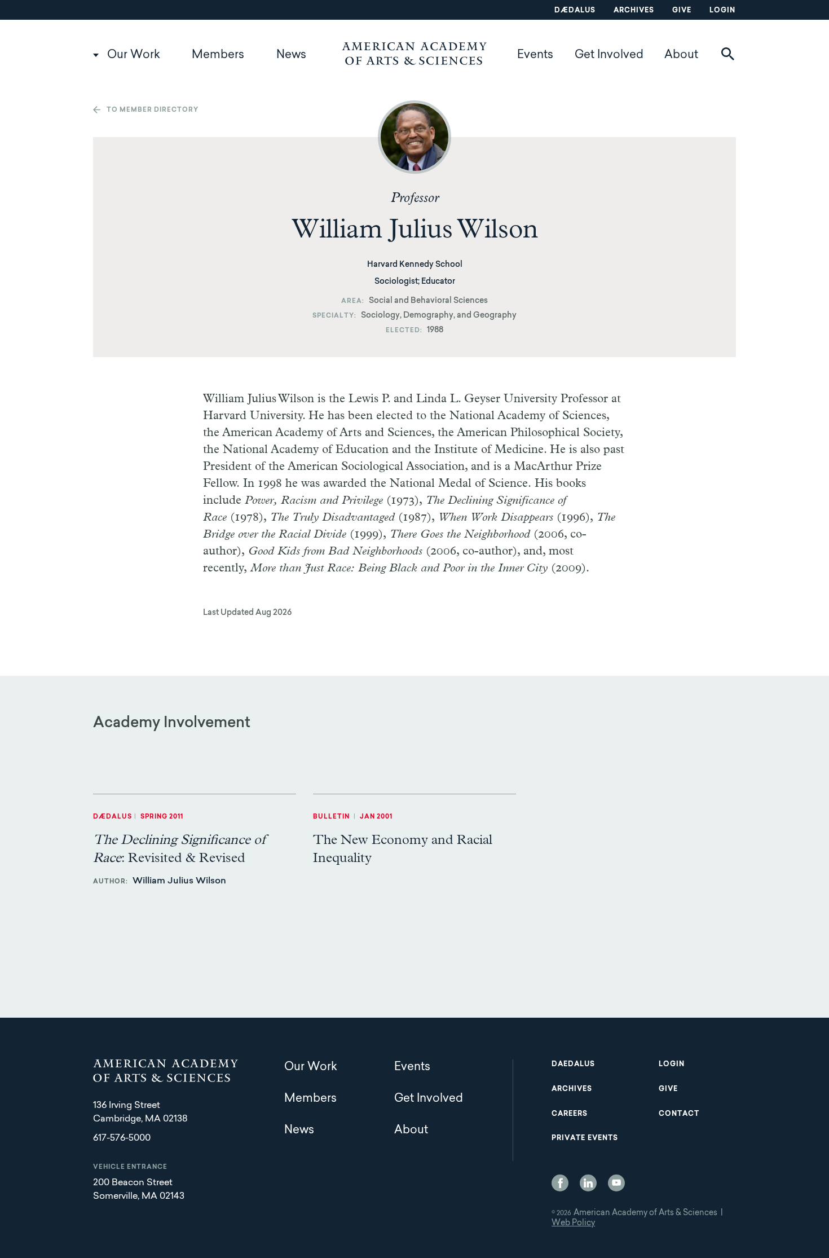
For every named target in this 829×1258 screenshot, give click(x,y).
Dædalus (575, 10)
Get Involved (609, 55)
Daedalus (573, 1064)
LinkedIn (588, 1183)
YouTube (616, 1183)
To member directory (153, 110)
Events (535, 55)
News (291, 55)
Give (681, 10)
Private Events (585, 1138)
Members (218, 55)
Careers (570, 1114)
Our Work (133, 55)
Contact (679, 1114)
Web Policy (573, 1224)
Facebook (560, 1183)
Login (722, 10)
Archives (634, 10)
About (681, 55)
